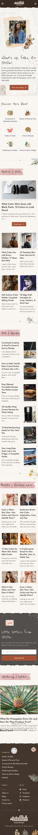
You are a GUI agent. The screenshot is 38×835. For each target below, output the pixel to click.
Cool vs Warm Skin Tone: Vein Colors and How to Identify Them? (10, 513)
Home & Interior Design (10, 774)
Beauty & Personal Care (16, 485)
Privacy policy (7, 803)
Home (4, 789)
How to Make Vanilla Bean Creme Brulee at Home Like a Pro (11, 366)
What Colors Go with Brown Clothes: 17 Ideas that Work (9, 256)
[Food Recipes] (30, 350)
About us (5, 793)
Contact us (6, 800)
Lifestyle (5, 777)
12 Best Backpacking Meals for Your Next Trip (11, 430)
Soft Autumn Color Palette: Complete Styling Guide (10, 297)
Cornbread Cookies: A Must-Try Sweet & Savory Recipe (11, 345)
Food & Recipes (11, 333)
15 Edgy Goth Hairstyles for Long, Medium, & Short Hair (27, 299)
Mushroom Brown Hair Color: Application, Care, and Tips (28, 513)
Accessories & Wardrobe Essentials (15, 763)
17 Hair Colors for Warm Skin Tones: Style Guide (9, 551)
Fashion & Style (11, 171)
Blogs (4, 796)
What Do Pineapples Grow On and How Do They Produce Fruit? (18, 720)
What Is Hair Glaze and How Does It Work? (9, 589)
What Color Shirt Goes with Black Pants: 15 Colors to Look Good (18, 207)
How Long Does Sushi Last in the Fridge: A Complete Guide (10, 452)
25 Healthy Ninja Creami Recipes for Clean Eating (10, 409)
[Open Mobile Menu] (2, 4)
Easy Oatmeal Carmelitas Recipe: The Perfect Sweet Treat (10, 388)
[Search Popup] (35, 4)
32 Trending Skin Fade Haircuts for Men (27, 255)
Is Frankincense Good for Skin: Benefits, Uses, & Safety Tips (27, 553)
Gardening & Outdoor (14, 677)
